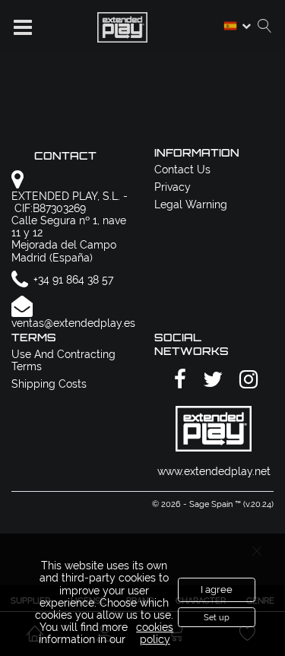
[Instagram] (246, 379)
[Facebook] (178, 379)
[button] (23, 27)
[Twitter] (210, 379)
